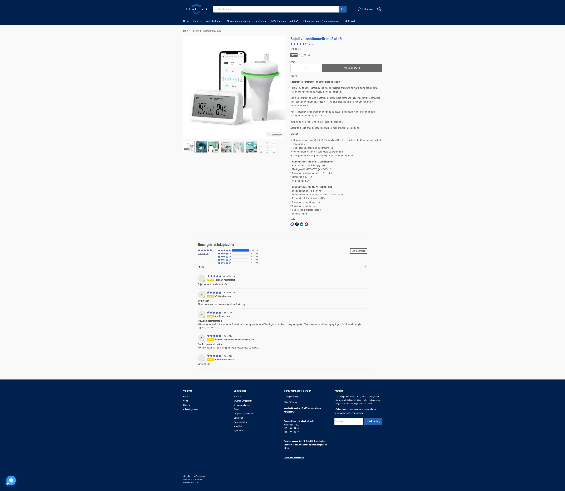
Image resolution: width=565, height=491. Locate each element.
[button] (297, 44)
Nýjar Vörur (238, 430)
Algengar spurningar (237, 21)
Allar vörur (238, 396)
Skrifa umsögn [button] (358, 250)
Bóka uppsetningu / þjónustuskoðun (321, 21)
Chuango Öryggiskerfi (243, 400)
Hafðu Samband (199, 476)
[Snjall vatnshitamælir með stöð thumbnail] (189, 147)
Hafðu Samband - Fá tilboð (284, 21)
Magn (292, 61)
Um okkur (259, 21)
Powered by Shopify (190, 482)
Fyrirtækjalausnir (213, 21)
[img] (214, 276)
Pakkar (237, 409)
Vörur (196, 21)
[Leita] (343, 9)
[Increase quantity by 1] (316, 68)
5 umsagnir (203, 253)
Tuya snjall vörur (240, 422)
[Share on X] (297, 224)
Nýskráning (373, 421)
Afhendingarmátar (191, 409)
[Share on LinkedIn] (301, 224)
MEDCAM (350, 21)
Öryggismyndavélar (242, 405)
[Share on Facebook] (292, 224)
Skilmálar (186, 476)
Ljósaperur (238, 418)
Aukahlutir (238, 426)
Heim (186, 21)
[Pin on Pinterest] (306, 224)
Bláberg (297, 48)
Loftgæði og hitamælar (243, 413)
